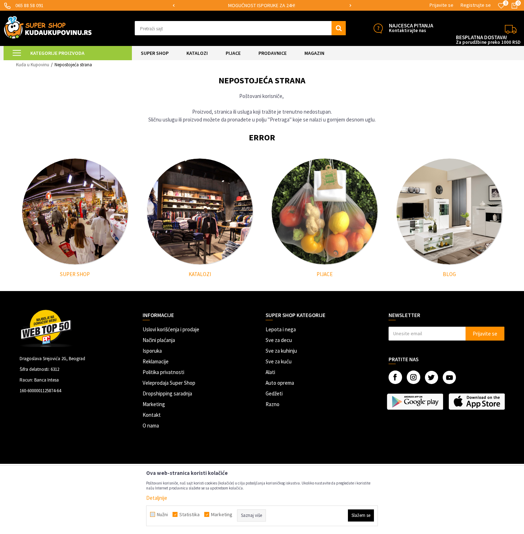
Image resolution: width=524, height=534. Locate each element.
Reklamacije (156, 361)
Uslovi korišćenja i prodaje (171, 329)
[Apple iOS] (477, 401)
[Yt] (449, 377)
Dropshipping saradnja (167, 393)
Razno (272, 404)
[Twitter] (431, 377)
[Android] (416, 401)
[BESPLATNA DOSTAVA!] (510, 28)
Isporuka (152, 350)
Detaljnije (156, 497)
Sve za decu (279, 340)
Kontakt (152, 415)
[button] (240, 28)
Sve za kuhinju (281, 350)
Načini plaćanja (159, 340)
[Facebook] (395, 377)
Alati (270, 372)
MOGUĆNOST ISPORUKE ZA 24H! (261, 5)
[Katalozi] (200, 211)
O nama (151, 425)
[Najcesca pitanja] (378, 28)
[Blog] (449, 211)
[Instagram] (413, 377)
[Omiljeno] (501, 5)
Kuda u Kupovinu (32, 65)
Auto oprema (280, 382)
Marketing (154, 404)
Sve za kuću (279, 361)
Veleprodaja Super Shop (169, 382)
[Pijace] (324, 211)
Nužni (162, 514)
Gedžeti (274, 393)
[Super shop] (75, 211)
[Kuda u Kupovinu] (48, 27)
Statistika (189, 514)
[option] (262, 5)
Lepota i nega (281, 329)
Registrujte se (476, 5)
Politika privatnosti (163, 372)
